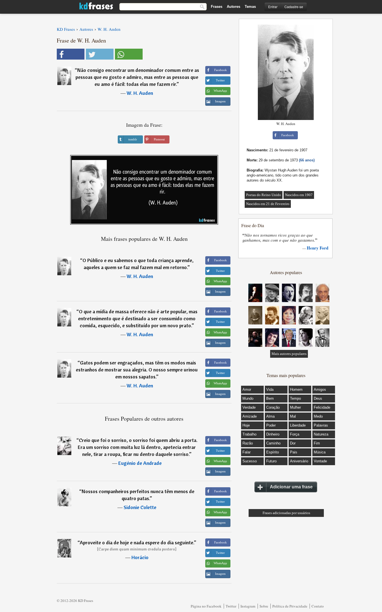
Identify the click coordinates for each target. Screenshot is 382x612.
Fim (317, 443)
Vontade (320, 461)
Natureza (321, 434)
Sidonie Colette (140, 507)
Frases (216, 6)
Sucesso (249, 461)
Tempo (295, 398)
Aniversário (299, 461)
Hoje (246, 425)
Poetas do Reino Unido (263, 195)
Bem (270, 398)
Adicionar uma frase (291, 486)
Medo (318, 416)
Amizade (249, 416)
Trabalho (249, 434)
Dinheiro (272, 434)
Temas (250, 6)
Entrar (272, 6)
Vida (269, 389)
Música (320, 452)
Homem (296, 389)
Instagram (247, 606)
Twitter (231, 606)
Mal (293, 416)
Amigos (320, 389)
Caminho (273, 443)
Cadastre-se (293, 6)
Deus (318, 398)
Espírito (272, 452)
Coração (273, 407)
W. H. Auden (140, 93)
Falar (246, 452)
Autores (233, 6)
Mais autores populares (289, 354)
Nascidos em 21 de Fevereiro (267, 204)
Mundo (247, 398)
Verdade (249, 407)
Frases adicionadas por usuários (286, 513)
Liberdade (298, 425)
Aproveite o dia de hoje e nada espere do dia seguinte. (137, 542)
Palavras (321, 425)
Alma (270, 416)
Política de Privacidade (289, 606)
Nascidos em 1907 (299, 195)
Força (294, 434)
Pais (293, 452)
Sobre (264, 606)
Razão (247, 443)
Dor (293, 443)
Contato (318, 606)
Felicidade (322, 407)
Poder (271, 425)
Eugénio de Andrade (140, 463)
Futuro (271, 461)
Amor (246, 389)
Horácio (139, 557)
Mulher (295, 407)
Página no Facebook (206, 606)
